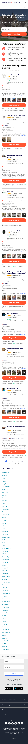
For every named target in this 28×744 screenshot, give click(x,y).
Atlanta (4, 526)
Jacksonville (5, 515)
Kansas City (5, 557)
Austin (4, 616)
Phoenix (4, 475)
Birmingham (6, 473)
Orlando (4, 520)
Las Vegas (5, 562)
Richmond (5, 638)
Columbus (5, 590)
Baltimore (5, 540)
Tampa (4, 523)
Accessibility (22, 729)
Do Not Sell (15, 729)
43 (22, 461)
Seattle (4, 644)
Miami (4, 517)
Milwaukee (5, 649)
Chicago (4, 529)
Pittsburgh (5, 604)
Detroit (4, 545)
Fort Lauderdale (7, 512)
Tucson (4, 478)
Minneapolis (5, 551)
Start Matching (14, 34)
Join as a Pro (17, 2)
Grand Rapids (6, 548)
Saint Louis (5, 559)
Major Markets (8, 468)
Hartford (4, 506)
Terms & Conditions (14, 733)
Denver (4, 503)
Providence (5, 607)
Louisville (5, 534)
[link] (14, 79)
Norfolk (4, 635)
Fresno (4, 481)
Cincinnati (5, 585)
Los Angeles (6, 487)
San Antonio (6, 630)
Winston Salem (6, 582)
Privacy (5, 729)
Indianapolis (5, 531)
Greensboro (6, 576)
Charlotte (5, 573)
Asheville (5, 571)
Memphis (5, 610)
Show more (23, 95)
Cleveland (5, 587)
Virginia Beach (6, 641)
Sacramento (6, 492)
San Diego (5, 495)
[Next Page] (25, 461)
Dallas (4, 618)
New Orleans (6, 537)
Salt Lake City (6, 632)
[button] (4, 100)
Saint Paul (5, 554)
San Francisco (6, 498)
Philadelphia (6, 602)
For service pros (7, 705)
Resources (5, 710)
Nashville (4, 613)
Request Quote (14, 105)
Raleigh (4, 579)
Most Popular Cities (8, 656)
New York (5, 568)
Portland (4, 596)
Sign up (14, 673)
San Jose (4, 501)
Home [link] (3, 7)
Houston (4, 627)
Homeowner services (9, 700)
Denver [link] (12, 7)
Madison (4, 646)
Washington (5, 509)
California (9, 729)
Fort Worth (5, 624)
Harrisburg (5, 599)
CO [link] (8, 7)
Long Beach (5, 484)
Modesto (5, 489)
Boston (4, 543)
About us (5, 715)
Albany (4, 565)
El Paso (4, 621)
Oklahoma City (6, 593)
